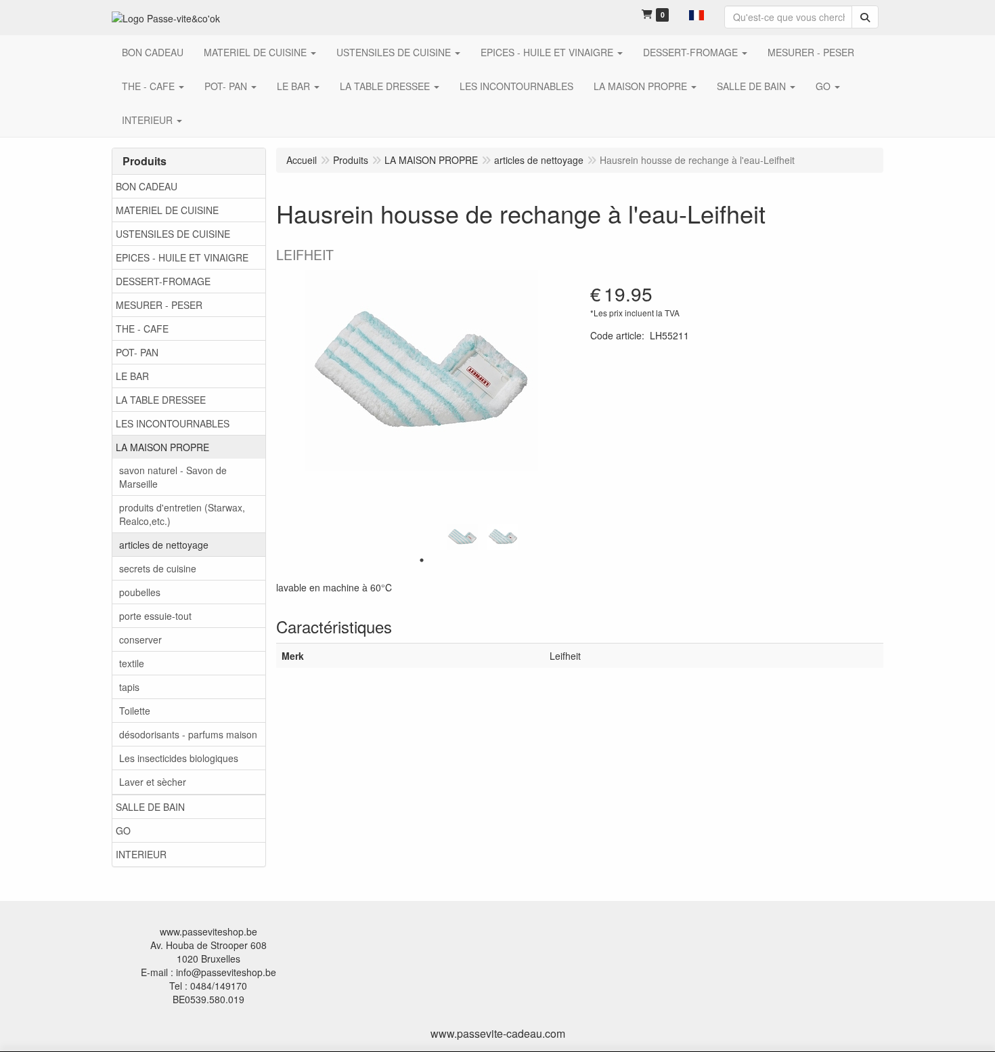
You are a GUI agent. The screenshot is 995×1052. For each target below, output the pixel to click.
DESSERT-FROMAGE (163, 281)
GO (123, 830)
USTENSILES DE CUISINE (173, 233)
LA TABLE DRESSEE (161, 399)
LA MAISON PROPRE (162, 447)
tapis (129, 687)
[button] (696, 13)
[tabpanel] (462, 537)
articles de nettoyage (163, 544)
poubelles (139, 592)
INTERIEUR (141, 854)
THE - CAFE (142, 328)
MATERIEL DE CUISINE (167, 210)
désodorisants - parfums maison (188, 734)
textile (131, 663)
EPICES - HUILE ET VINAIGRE (182, 257)
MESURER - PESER (159, 305)
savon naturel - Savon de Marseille (173, 476)
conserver (140, 639)
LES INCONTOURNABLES (172, 423)
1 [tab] (421, 560)
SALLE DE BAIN (150, 807)
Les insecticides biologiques (178, 758)
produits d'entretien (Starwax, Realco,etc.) (182, 514)
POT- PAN (137, 352)
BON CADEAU (146, 186)
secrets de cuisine (157, 568)
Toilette (134, 710)
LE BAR (132, 376)
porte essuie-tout (155, 616)
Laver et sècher (152, 781)
